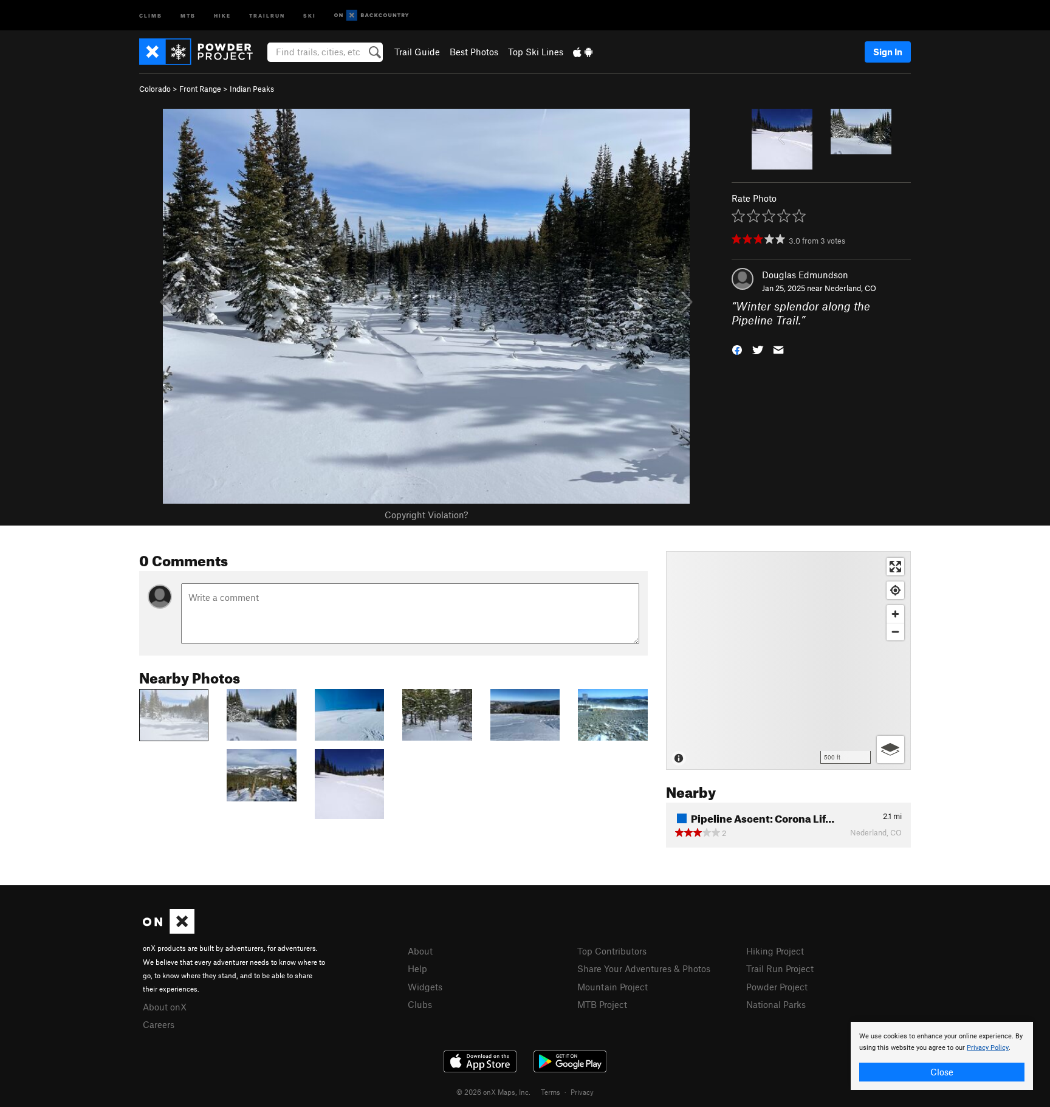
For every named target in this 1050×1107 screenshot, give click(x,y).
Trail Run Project (780, 968)
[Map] (788, 660)
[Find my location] (895, 590)
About (420, 950)
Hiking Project (775, 950)
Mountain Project (612, 986)
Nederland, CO (850, 288)
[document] (941, 1055)
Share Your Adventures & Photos (643, 968)
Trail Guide (417, 51)
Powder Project (777, 986)
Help (417, 968)
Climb (150, 15)
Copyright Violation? (426, 514)
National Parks (776, 1004)
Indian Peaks (252, 89)
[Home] (202, 51)
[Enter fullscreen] (895, 566)
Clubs (420, 1004)
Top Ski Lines (535, 51)
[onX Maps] (168, 930)
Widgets (425, 986)
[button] (737, 348)
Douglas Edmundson (805, 274)
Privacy (582, 1092)
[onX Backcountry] (371, 15)
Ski (309, 15)
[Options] (890, 749)
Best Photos (474, 51)
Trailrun (267, 15)
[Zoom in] (895, 614)
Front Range (200, 89)
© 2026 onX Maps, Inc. (493, 1092)
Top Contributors (612, 950)
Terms (550, 1092)
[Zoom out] (895, 631)
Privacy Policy (988, 1048)
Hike (222, 15)
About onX (165, 1006)
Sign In (887, 51)
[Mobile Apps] (582, 51)
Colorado (155, 89)
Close (941, 1071)
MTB (188, 15)
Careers (158, 1024)
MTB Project (602, 1004)
